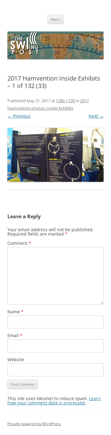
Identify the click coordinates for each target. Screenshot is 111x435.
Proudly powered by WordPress (34, 423)
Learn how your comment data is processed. (54, 400)
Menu (55, 19)
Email (15, 335)
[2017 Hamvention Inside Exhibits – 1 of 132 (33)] (55, 155)
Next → (96, 116)
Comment (19, 243)
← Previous (19, 116)
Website (15, 359)
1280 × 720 (65, 100)
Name (15, 312)
